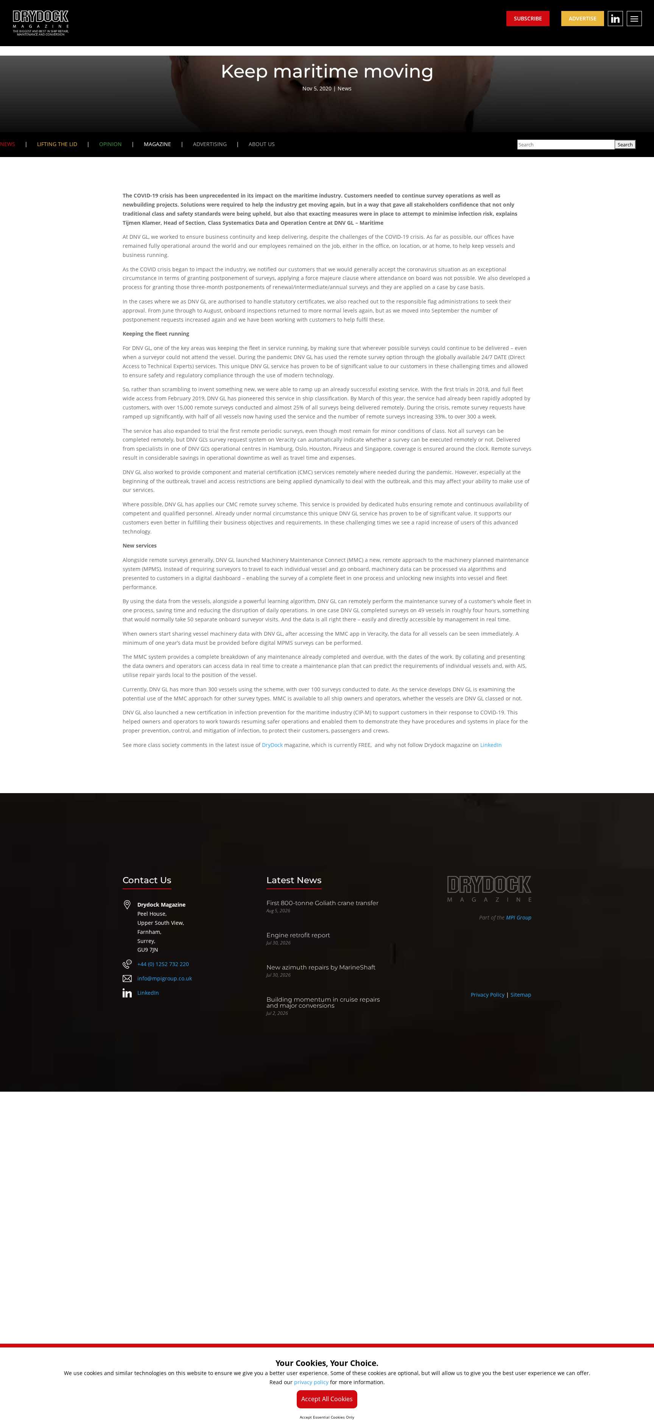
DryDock (272, 744)
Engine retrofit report (298, 935)
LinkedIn (491, 744)
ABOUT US (262, 144)
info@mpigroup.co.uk (164, 978)
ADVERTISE (582, 18)
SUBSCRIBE (528, 18)
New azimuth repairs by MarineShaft (320, 967)
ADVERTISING (210, 144)
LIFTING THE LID (57, 144)
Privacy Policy (488, 994)
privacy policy (311, 1382)
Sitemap (521, 994)
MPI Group (518, 917)
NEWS (7, 144)
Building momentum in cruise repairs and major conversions (323, 1002)
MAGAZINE (157, 144)
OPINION (110, 144)
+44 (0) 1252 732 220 (163, 964)
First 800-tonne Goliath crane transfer (322, 903)
